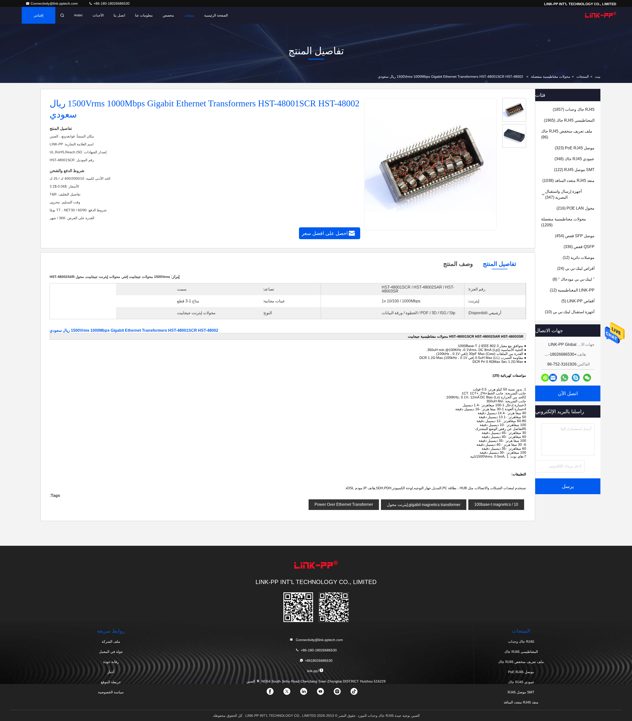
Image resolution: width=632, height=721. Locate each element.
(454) (574, 236)
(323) (574, 148)
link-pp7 (313, 671)
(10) (569, 312)
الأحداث (98, 15)
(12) (578, 257)
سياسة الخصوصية (111, 692)
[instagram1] (341, 693)
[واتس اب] (564, 378)
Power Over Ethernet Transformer (344, 504)
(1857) (573, 109)
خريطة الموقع (111, 682)
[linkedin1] (308, 693)
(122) (574, 170)
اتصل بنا (119, 15)
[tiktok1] (358, 693)
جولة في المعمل (111, 652)
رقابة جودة (111, 662)
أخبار (110, 672)
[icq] (545, 377)
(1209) (563, 222)
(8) (573, 279)
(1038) (568, 180)
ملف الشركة (111, 641)
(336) (579, 247)
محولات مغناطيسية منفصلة (550, 76)
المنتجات (582, 76)
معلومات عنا (144, 15)
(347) (563, 194)
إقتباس (38, 15)
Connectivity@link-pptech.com (55, 3)
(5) (577, 301)
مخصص (168, 15)
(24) (575, 268)
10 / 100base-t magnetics (496, 504)
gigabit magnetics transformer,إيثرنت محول (423, 505)
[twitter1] (291, 693)
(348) (574, 159)
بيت (597, 76)
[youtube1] (324, 693)
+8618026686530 (319, 661)
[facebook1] (274, 693)
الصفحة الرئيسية (216, 15)
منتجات (189, 15)
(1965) (569, 120)
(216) (575, 208)
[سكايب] (576, 377)
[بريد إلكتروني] (553, 377)
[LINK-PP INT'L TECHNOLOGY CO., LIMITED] (600, 15)
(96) (566, 134)
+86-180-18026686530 (111, 3)
